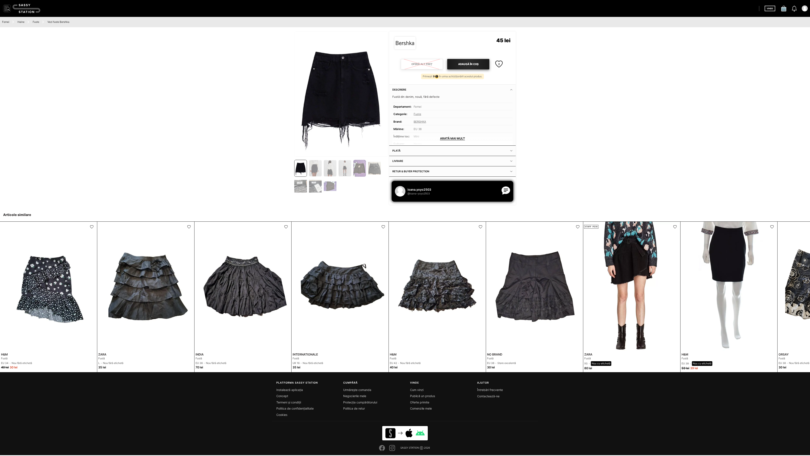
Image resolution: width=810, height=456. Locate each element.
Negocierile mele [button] (354, 396)
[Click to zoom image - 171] (341, 94)
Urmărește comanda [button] (357, 390)
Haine (21, 21)
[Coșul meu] (783, 8)
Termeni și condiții (288, 402)
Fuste (36, 21)
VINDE (770, 8)
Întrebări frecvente (490, 390)
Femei (5, 21)
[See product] (48, 286)
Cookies (281, 415)
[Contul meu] (804, 8)
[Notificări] (794, 8)
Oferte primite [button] (419, 402)
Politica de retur (354, 408)
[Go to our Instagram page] (392, 448)
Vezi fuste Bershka (58, 21)
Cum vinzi (417, 390)
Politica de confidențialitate (295, 408)
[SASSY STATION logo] (26, 8)
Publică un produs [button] (422, 396)
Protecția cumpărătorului (360, 402)
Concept (282, 396)
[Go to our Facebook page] (382, 448)
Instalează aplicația (289, 390)
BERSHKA (420, 121)
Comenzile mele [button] (421, 408)
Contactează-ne (488, 396)
